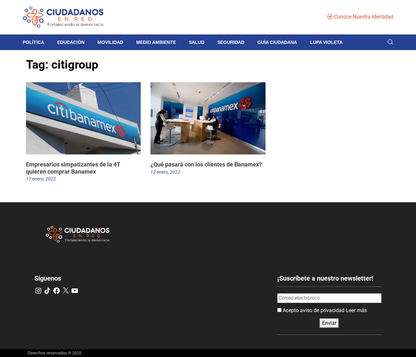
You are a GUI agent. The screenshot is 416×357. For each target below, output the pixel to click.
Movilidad (110, 42)
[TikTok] (47, 291)
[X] (66, 291)
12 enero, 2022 (165, 172)
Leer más (356, 310)
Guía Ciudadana (277, 42)
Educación (70, 42)
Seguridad (230, 42)
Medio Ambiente (156, 42)
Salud (196, 42)
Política (33, 42)
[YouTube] (75, 291)
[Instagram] (38, 291)
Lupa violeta (326, 42)
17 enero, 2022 (41, 178)
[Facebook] (56, 291)
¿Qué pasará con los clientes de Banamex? (206, 164)
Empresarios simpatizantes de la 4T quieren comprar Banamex (73, 168)
